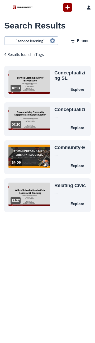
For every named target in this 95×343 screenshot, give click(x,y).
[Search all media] (78, 7)
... (69, 112)
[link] (67, 7)
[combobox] (31, 40)
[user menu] (88, 7)
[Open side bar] (6, 7)
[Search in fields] (52, 40)
